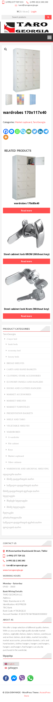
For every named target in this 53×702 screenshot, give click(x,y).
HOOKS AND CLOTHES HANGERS (24, 388)
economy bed (14, 350)
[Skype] (23, 131)
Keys (10, 450)
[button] (5, 49)
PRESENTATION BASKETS (20, 413)
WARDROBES (13, 432)
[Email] (28, 131)
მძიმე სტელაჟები (16, 507)
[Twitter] (34, 131)
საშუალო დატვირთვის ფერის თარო (22, 522)
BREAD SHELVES (15, 363)
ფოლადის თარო (12, 527)
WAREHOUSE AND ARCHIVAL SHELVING (28, 469)
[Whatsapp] (17, 131)
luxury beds (13, 357)
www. (13, 570)
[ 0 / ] (24, 11)
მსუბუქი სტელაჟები (17, 501)
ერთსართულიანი (12, 517)
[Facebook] (5, 131)
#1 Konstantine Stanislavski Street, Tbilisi (26, 551)
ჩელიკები (8, 512)
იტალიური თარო (12, 474)
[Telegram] (46, 131)
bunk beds (13, 344)
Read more (26, 210)
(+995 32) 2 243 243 (15, 560)
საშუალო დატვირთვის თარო (22, 485)
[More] (5, 137)
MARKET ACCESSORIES (19, 394)
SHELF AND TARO (16, 419)
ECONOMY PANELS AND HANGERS (25, 382)
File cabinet (13, 443)
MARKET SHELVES (16, 401)
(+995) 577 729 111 (15, 555)
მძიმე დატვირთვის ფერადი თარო (21, 491)
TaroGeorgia (39, 122)
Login (34, 11)
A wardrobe (13, 437)
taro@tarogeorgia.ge (16, 565)
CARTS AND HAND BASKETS (21, 369)
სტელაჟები (9, 496)
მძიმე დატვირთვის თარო (20, 479)
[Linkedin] (40, 131)
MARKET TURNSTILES (18, 407)
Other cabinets (14, 462)
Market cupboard (23, 122)
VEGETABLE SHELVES (18, 426)
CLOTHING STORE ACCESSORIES (24, 376)
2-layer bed (12, 339)
